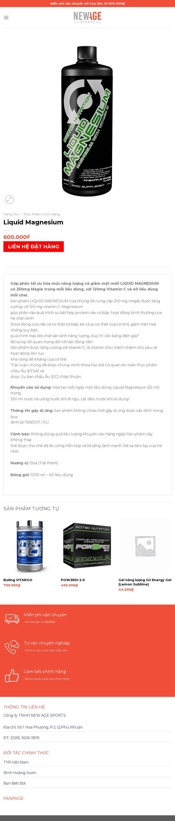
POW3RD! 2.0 (73, 580)
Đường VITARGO (17, 580)
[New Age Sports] (87, 17)
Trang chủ (11, 214)
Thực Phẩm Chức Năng (41, 214)
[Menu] (6, 17)
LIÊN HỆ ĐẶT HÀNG (33, 247)
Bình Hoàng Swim (19, 773)
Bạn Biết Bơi (14, 783)
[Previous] (3, 560)
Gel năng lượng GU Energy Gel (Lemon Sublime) (144, 582)
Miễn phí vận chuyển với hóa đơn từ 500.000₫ (87, 3)
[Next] (171, 560)
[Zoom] (9, 199)
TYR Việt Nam (15, 762)
